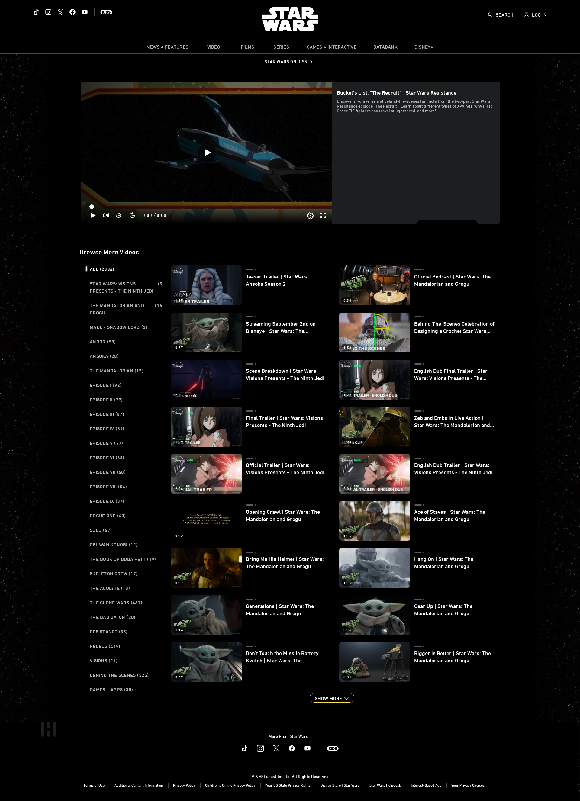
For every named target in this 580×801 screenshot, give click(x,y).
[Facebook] (72, 12)
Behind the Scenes (119, 675)
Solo (101, 530)
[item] (167, 48)
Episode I (105, 385)
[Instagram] (48, 12)
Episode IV (107, 428)
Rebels (105, 646)
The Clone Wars (116, 602)
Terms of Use (94, 785)
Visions (104, 660)
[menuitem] (213, 48)
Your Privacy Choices (468, 785)
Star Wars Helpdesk (385, 785)
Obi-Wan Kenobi (114, 544)
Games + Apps (111, 689)
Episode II (106, 399)
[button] (119, 215)
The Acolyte (110, 588)
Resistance (109, 631)
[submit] (490, 15)
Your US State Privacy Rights (288, 785)
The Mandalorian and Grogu (127, 309)
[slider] (208, 206)
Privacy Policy (184, 785)
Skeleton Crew (113, 573)
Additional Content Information (138, 785)
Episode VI (107, 457)
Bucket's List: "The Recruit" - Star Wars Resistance (396, 92)
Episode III (107, 414)
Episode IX (107, 501)
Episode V (106, 443)
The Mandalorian (116, 370)
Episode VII (108, 472)
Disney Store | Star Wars (340, 785)
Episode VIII (108, 486)
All (102, 269)
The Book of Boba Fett (123, 559)
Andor (103, 341)
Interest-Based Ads (426, 785)
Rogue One (108, 515)
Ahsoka (104, 356)
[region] (207, 153)
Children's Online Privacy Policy (230, 785)
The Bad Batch (112, 617)
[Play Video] (207, 152)
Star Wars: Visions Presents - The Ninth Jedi (127, 287)
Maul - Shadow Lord (118, 327)
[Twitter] (60, 12)
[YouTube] (85, 12)
